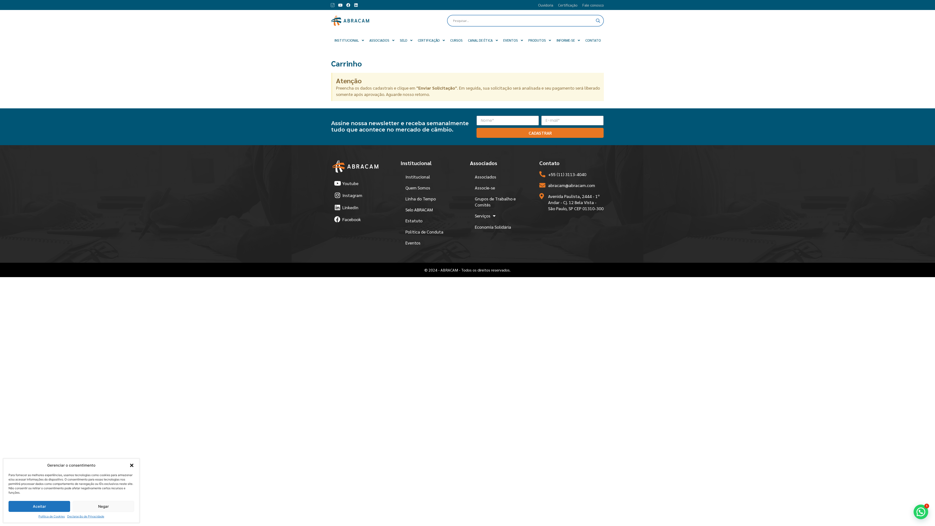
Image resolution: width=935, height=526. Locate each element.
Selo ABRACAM (419, 209)
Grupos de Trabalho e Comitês (495, 201)
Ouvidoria (545, 5)
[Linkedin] (356, 5)
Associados (485, 176)
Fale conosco (593, 5)
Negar (103, 506)
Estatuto (413, 220)
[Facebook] (348, 5)
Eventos (413, 242)
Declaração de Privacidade (85, 516)
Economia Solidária (493, 227)
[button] (131, 465)
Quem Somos (417, 187)
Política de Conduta (424, 232)
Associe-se (485, 187)
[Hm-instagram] (333, 5)
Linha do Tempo (420, 198)
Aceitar (39, 506)
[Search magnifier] (598, 20)
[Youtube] (340, 5)
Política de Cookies (51, 516)
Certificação (568, 5)
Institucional (417, 176)
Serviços (482, 215)
